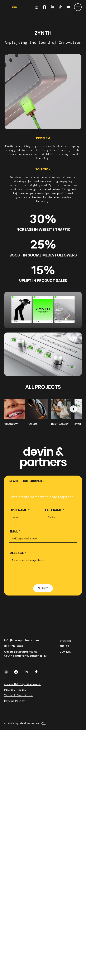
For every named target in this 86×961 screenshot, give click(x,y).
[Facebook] (44, 7)
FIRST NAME (19, 510)
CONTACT (66, 651)
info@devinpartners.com (21, 640)
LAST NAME (54, 510)
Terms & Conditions (18, 695)
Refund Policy (14, 701)
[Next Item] (73, 409)
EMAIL (14, 531)
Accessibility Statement (22, 684)
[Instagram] (36, 7)
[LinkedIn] (52, 7)
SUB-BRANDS (65, 646)
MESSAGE (17, 553)
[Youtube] (68, 7)
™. (44, 723)
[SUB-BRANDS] (76, 646)
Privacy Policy (15, 689)
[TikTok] (60, 7)
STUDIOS (65, 641)
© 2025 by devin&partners (23, 723)
